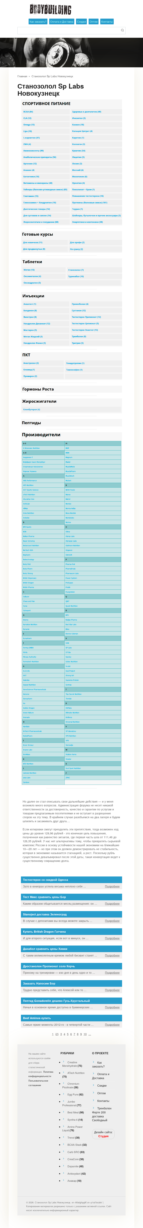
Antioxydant (74, 1173)
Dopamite (72, 1166)
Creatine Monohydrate (69, 1063)
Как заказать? (38, 21)
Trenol (70, 1137)
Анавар (71, 1180)
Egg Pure (72, 1094)
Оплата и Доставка (61, 21)
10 (85, 1034)
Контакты (107, 21)
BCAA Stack (74, 1144)
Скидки (81, 21)
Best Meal (73, 1112)
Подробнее (112, 886)
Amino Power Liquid (72, 1128)
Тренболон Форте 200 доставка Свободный (101, 1114)
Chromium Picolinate (70, 1085)
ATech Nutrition (76, 1073)
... (89, 1034)
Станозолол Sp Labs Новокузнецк (52, 76)
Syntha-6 (72, 1119)
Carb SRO (73, 1152)
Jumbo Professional (69, 1103)
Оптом (93, 21)
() (57, 1034)
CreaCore (73, 1159)
